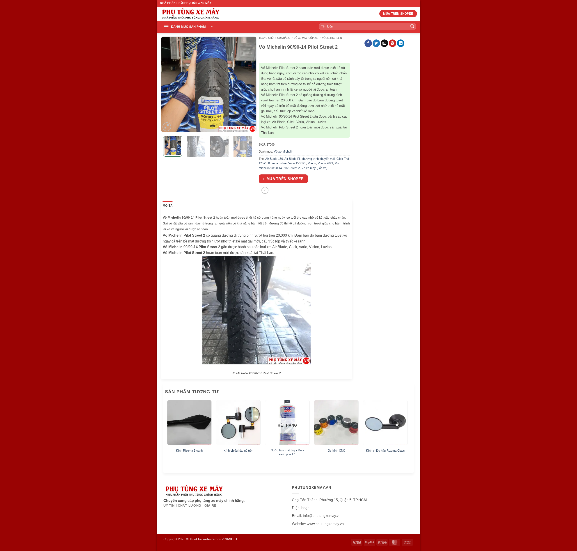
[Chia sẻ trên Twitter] (376, 43)
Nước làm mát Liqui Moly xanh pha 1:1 (287, 452)
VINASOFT (230, 539)
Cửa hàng (283, 38)
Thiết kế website (202, 539)
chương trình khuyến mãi (318, 158)
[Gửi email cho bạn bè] (384, 43)
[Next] (249, 84)
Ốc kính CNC (336, 450)
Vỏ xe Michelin (332, 38)
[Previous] (168, 84)
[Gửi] (412, 26)
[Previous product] (264, 190)
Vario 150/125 (297, 163)
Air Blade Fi (292, 158)
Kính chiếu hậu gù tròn (238, 450)
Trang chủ (266, 38)
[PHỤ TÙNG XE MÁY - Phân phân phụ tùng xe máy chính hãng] (190, 14)
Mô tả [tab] (167, 205)
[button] (188, 26)
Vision (312, 163)
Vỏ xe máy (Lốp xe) (306, 38)
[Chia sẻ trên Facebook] (368, 43)
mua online (279, 163)
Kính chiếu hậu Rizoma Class (385, 450)
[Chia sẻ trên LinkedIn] (400, 43)
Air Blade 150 (274, 158)
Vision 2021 (325, 163)
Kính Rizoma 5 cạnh (189, 450)
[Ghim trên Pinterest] (392, 43)
